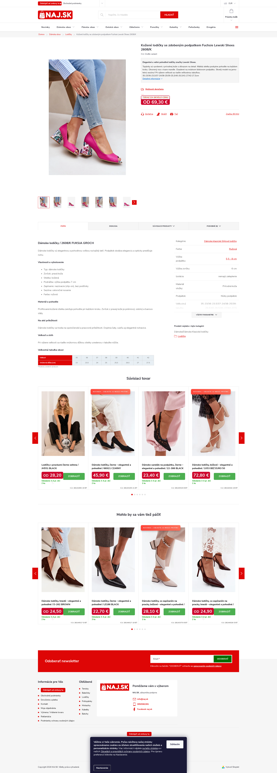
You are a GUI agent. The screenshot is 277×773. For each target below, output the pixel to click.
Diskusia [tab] (113, 226)
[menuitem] (45, 27)
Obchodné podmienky (72, 3)
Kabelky (85, 710)
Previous (35, 438)
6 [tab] (145, 494)
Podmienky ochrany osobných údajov (57, 720)
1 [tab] (132, 494)
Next (242, 438)
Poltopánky (87, 701)
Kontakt (44, 704)
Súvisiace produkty (162, 226)
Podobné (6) (212, 226)
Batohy (85, 714)
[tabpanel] (63, 438)
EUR (230, 3)
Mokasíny (86, 705)
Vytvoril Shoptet (232, 767)
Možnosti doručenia (154, 89)
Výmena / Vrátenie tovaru (52, 712)
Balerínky (86, 693)
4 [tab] (140, 494)
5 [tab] (142, 494)
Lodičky (182, 336)
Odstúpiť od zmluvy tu (50, 3)
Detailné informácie (151, 78)
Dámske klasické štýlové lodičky (220, 241)
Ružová (233, 249)
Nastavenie (102, 768)
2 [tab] (134, 494)
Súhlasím (175, 744)
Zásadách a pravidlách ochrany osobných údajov (125, 751)
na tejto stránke (150, 748)
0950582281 (143, 704)
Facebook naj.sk (144, 709)
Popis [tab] (63, 226)
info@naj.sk (142, 699)
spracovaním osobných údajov (207, 666)
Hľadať (169, 14)
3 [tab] (137, 494)
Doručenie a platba (49, 699)
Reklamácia (46, 716)
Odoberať (222, 659)
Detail (74, 476)
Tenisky (85, 689)
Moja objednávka (48, 708)
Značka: (232, 114)
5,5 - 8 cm (231, 258)
